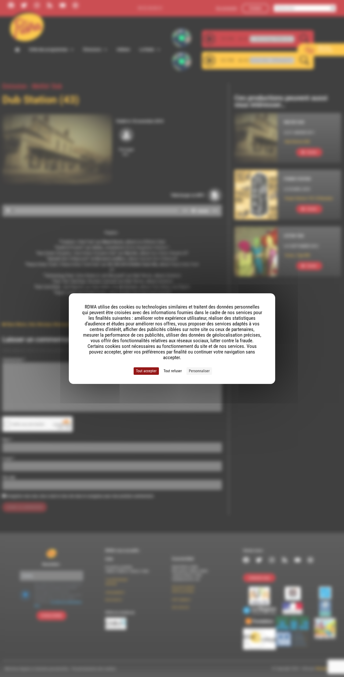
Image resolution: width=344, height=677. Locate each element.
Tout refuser (173, 371)
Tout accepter (146, 371)
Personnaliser (199, 371)
